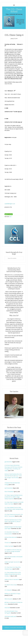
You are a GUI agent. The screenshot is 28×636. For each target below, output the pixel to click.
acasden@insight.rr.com (10, 203)
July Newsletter (8, 461)
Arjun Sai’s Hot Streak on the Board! (13, 556)
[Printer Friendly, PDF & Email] (9, 214)
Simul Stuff (7, 607)
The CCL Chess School (14, 10)
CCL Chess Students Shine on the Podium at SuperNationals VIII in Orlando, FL (13, 574)
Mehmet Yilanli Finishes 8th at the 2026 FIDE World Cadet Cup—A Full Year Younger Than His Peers (13, 475)
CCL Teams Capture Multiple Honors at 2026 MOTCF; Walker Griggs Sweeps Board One (13, 497)
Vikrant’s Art (8, 542)
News (10, 216)
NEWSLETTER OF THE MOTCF (12, 579)
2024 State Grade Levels (10, 616)
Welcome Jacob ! (9, 599)
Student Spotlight (9, 546)
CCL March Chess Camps (11, 584)
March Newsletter (9, 491)
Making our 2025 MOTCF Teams (12, 593)
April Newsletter (9, 488)
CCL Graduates (8, 590)
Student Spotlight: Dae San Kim (12, 562)
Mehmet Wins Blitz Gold (11, 537)
